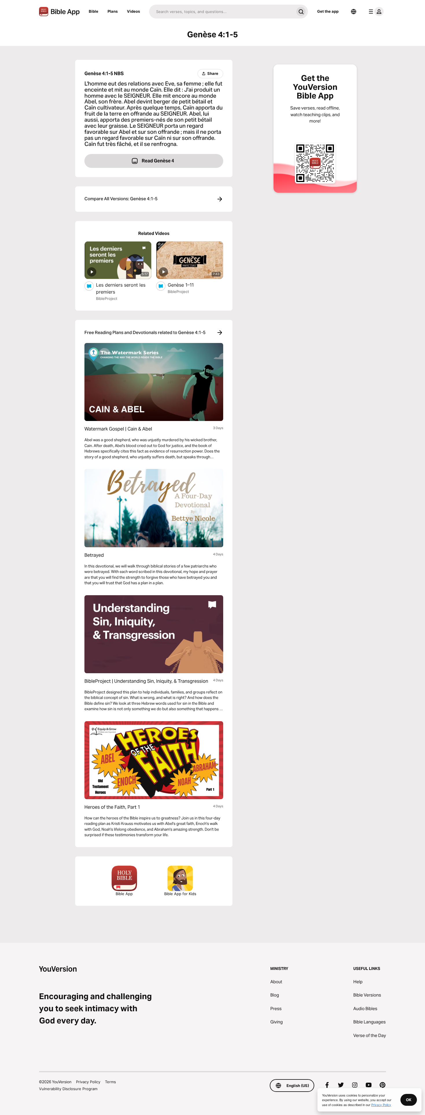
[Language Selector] (353, 11)
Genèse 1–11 (186, 285)
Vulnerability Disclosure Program (68, 1088)
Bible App (124, 893)
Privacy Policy (88, 1081)
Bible (93, 11)
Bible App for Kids (180, 893)
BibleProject (106, 298)
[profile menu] (375, 11)
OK (408, 1099)
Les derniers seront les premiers (120, 288)
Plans (113, 11)
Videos (133, 11)
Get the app (328, 11)
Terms (110, 1081)
